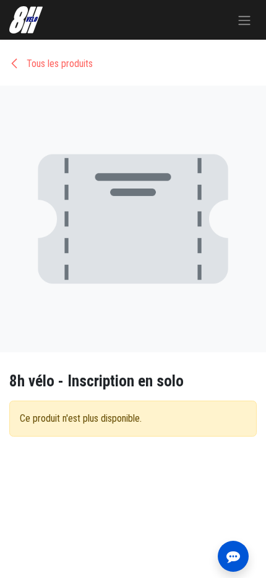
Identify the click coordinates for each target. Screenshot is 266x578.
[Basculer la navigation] (244, 20)
